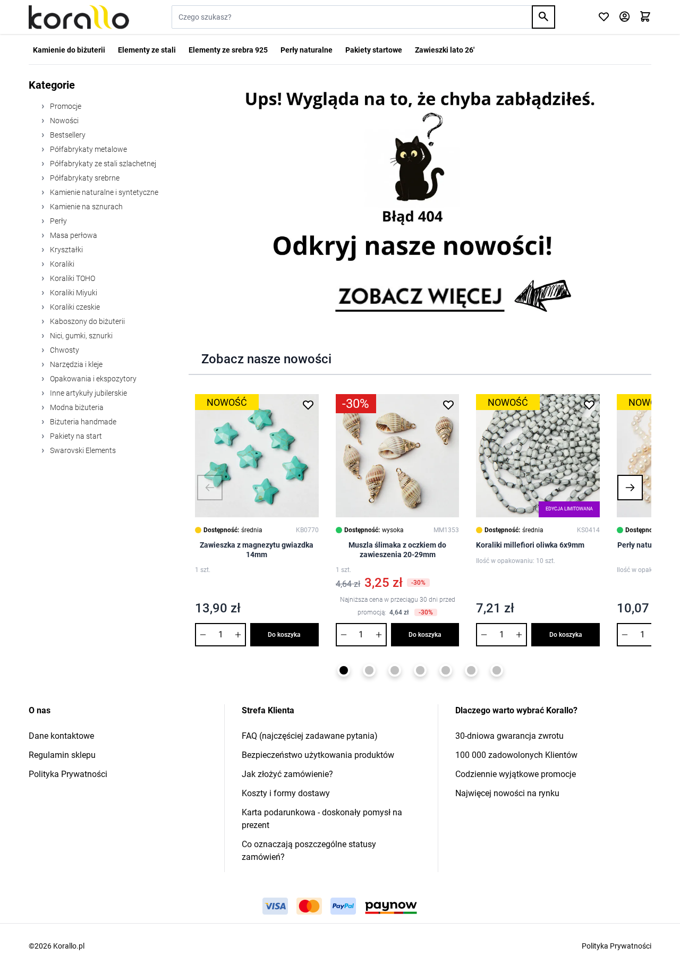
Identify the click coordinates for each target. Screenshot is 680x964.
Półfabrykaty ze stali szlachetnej (102, 163)
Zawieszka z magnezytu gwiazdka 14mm (256, 550)
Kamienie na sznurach (85, 206)
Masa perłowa (72, 235)
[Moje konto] (624, 17)
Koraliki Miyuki (72, 292)
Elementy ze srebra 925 (228, 50)
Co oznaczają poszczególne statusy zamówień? (309, 850)
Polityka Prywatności (68, 774)
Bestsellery (67, 135)
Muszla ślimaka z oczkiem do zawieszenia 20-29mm (397, 550)
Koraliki (61, 264)
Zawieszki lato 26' (444, 50)
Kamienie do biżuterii (69, 50)
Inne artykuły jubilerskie (87, 393)
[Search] (543, 17)
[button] (210, 487)
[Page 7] (496, 670)
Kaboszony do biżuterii (86, 321)
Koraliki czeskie (74, 307)
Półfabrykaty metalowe (87, 149)
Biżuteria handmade (82, 421)
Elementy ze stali (147, 50)
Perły (57, 221)
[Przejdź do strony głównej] (79, 17)
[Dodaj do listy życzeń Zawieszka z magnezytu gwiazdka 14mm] (308, 404)
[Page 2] (369, 670)
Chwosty (63, 350)
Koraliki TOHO (71, 278)
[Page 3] (394, 670)
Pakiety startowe (373, 50)
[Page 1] (343, 670)
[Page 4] (420, 670)
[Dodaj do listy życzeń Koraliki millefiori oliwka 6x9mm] (589, 404)
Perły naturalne (306, 50)
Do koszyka (284, 634)
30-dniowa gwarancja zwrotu (509, 736)
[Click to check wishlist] (604, 17)
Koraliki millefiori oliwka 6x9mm (530, 545)
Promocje (64, 106)
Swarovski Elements (82, 450)
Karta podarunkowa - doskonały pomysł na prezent (322, 818)
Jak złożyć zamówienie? (287, 774)
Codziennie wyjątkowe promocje (515, 774)
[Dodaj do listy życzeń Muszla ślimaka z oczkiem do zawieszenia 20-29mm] (448, 404)
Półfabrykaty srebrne (84, 178)
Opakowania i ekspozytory (92, 378)
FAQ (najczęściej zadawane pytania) (310, 736)
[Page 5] (445, 670)
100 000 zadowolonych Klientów (516, 755)
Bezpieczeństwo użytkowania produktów (318, 755)
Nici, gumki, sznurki (80, 335)
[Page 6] (471, 670)
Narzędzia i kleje (75, 364)
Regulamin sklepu (62, 755)
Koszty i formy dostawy (286, 793)
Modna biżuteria (76, 407)
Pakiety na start (75, 436)
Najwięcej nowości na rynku (507, 793)
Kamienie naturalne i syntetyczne (103, 192)
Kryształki (65, 249)
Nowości (63, 120)
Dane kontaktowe (61, 736)
